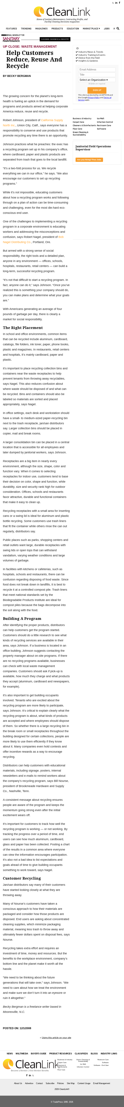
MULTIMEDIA (22, 1053)
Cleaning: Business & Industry (55, 39)
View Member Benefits (39, 1071)
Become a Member (19, 1071)
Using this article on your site (56, 1037)
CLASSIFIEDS (81, 1053)
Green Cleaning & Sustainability (80, 133)
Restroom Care (104, 125)
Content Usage (84, 1083)
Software (101, 128)
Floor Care (77, 128)
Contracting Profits (74, 19)
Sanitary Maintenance (55, 19)
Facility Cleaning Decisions (57, 22)
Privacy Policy (94, 97)
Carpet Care (78, 121)
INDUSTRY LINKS (109, 1053)
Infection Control (105, 121)
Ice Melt (100, 118)
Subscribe (50, 1083)
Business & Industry (82, 118)
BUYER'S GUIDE (38, 1053)
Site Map (71, 1083)
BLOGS (94, 1053)
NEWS (10, 1053)
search (118, 28)
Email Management (101, 1083)
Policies (60, 1083)
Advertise (29, 1083)
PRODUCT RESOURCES (60, 1053)
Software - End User (101, 1065)
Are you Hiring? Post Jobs (89, 160)
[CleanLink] (62, 11)
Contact (39, 1083)
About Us (18, 1083)
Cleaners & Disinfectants (84, 125)
